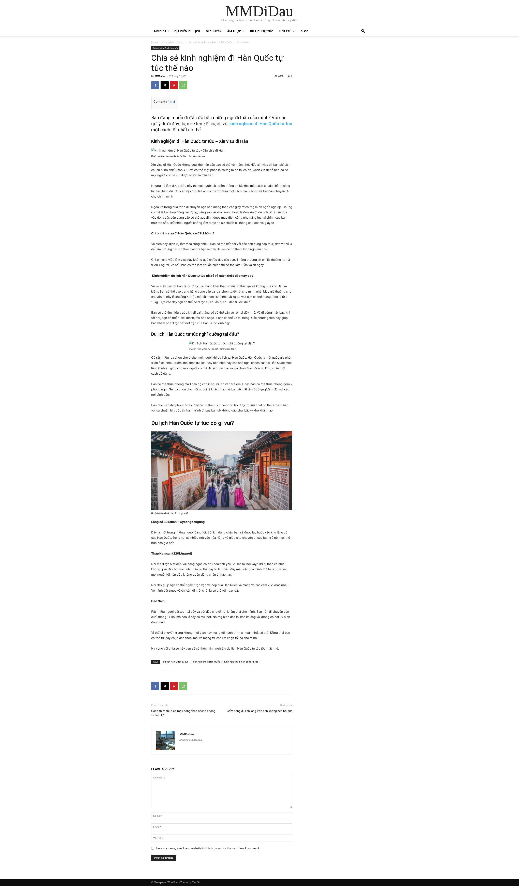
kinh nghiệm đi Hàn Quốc (206, 661)
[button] (363, 31)
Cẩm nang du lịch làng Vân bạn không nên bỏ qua (259, 711)
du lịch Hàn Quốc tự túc (175, 661)
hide (171, 101)
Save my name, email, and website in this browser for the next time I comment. (207, 848)
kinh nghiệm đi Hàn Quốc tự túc (260, 123)
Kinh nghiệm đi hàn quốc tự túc (241, 661)
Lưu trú (285, 31)
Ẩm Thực (234, 31)
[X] (165, 85)
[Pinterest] (174, 85)
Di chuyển (214, 31)
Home (154, 42)
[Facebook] (155, 85)
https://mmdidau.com (191, 740)
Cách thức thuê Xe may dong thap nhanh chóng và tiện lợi (183, 713)
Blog (304, 31)
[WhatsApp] (183, 85)
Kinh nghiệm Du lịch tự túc (176, 42)
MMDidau (161, 31)
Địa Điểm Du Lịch (187, 31)
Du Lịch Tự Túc (261, 31)
